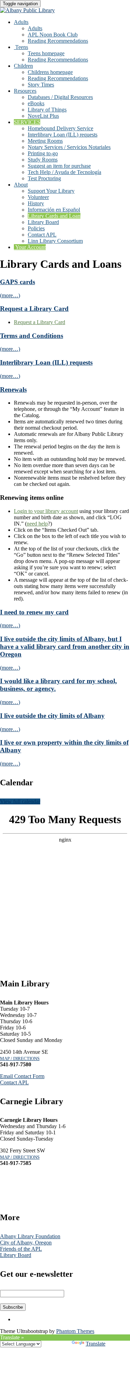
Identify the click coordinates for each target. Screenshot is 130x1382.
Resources (25, 91)
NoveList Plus (43, 116)
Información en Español (54, 210)
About (21, 185)
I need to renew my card (34, 612)
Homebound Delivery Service (60, 128)
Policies (36, 228)
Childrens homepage (50, 72)
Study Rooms (43, 160)
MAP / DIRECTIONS (20, 1058)
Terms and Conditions (31, 335)
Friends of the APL (21, 1249)
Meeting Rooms (45, 141)
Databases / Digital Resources (60, 97)
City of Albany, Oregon (26, 1243)
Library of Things (47, 110)
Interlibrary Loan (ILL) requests (62, 135)
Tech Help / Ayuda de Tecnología (64, 172)
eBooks (36, 103)
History (36, 203)
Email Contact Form (22, 1076)
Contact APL (42, 235)
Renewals (13, 389)
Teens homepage (46, 53)
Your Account (30, 247)
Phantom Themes (75, 1331)
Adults (21, 22)
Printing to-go (43, 153)
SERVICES (27, 122)
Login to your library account (46, 511)
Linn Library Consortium (55, 241)
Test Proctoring (44, 178)
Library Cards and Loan (54, 216)
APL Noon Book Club (53, 35)
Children (23, 66)
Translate (95, 1344)
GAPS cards (17, 281)
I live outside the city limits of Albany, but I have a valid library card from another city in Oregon (64, 646)
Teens (21, 47)
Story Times (41, 85)
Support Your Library (51, 191)
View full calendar (20, 801)
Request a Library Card (34, 308)
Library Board (43, 222)
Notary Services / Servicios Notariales (69, 147)
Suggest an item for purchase (59, 166)
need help (37, 524)
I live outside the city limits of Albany (52, 715)
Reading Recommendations (58, 41)
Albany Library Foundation (30, 1236)
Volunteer (38, 197)
